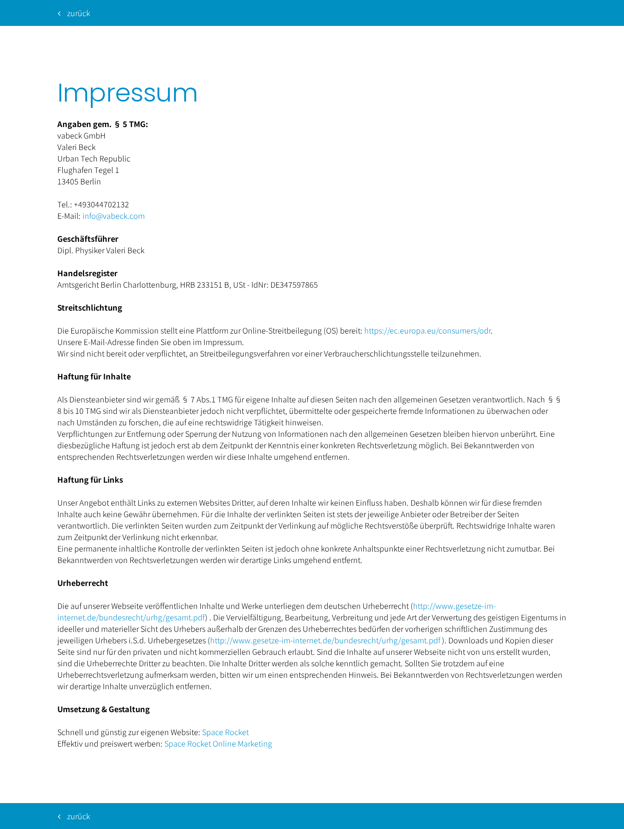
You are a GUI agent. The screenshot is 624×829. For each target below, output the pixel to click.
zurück (78, 12)
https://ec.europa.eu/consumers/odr (427, 330)
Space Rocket (225, 731)
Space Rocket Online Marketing (218, 743)
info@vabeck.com (113, 215)
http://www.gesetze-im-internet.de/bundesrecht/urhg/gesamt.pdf (325, 639)
